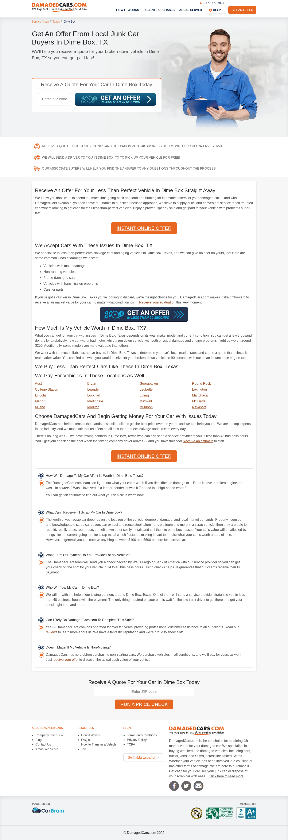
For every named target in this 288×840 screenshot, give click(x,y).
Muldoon (146, 407)
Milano (40, 407)
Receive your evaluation (157, 302)
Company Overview (49, 735)
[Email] (198, 786)
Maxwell (146, 401)
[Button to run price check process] (115, 99)
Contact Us (43, 744)
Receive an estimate (198, 441)
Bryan (91, 383)
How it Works (90, 735)
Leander (93, 389)
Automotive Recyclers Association (219, 813)
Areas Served (190, 10)
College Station (46, 389)
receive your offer (65, 659)
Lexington (199, 389)
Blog (38, 740)
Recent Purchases (159, 10)
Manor (39, 401)
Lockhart (93, 395)
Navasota (199, 407)
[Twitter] (186, 786)
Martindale (95, 401)
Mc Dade (199, 401)
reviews (51, 632)
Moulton (93, 407)
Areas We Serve (46, 749)
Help (217, 10)
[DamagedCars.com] (59, 7)
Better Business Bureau (246, 813)
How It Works (127, 10)
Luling (144, 395)
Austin (39, 383)
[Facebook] (174, 786)
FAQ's (85, 740)
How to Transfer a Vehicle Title (98, 747)
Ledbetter (147, 389)
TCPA (131, 744)
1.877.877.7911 (213, 2)
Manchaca (200, 395)
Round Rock (201, 383)
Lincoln (40, 395)
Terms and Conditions (142, 735)
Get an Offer (242, 10)
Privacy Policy (137, 740)
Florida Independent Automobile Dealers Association (196, 813)
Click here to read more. (226, 776)
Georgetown (149, 383)
